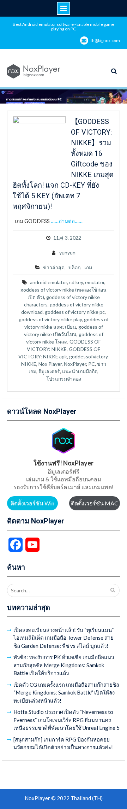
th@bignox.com (105, 40)
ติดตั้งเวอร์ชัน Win (32, 503)
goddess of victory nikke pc (75, 312)
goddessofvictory (88, 356)
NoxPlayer (75, 364)
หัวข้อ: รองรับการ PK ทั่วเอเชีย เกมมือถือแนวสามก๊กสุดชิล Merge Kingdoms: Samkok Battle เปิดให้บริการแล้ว (63, 665)
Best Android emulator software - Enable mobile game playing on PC (63, 26)
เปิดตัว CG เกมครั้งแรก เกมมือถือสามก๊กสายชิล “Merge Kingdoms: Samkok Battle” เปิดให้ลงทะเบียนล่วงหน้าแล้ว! (66, 692)
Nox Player (50, 364)
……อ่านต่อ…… (67, 221)
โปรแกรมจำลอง (63, 379)
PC (91, 364)
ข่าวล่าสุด (54, 267)
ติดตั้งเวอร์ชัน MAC (94, 503)
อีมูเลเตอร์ (49, 371)
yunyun (67, 253)
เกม (88, 267)
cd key (76, 282)
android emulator (48, 282)
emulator (94, 282)
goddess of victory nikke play (50, 319)
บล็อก (74, 267)
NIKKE (28, 364)
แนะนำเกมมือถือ (79, 371)
